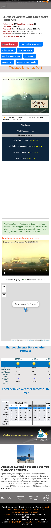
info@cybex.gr (14, 521)
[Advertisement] (25, 186)
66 (26, 24)
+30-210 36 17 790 (33, 521)
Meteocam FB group (33, 497)
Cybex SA (9, 514)
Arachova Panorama (11, 56)
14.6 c (22, 34)
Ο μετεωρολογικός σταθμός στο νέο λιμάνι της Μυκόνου (25, 468)
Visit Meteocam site (25, 131)
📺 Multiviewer (9, 44)
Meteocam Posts (20, 497)
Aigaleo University (21, 31)
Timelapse (25, 125)
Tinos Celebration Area (22, 29)
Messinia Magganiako (27, 62)
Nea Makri (29, 56)
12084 (13, 36)
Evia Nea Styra (25, 50)
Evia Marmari (8, 50)
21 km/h (21, 29)
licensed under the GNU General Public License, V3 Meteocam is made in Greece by (28, 509)
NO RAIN (11, 26)
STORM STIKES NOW (46, 497)
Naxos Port (7, 62)
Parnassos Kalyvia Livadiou (24, 34)
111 (9, 24)
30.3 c (18, 31)
